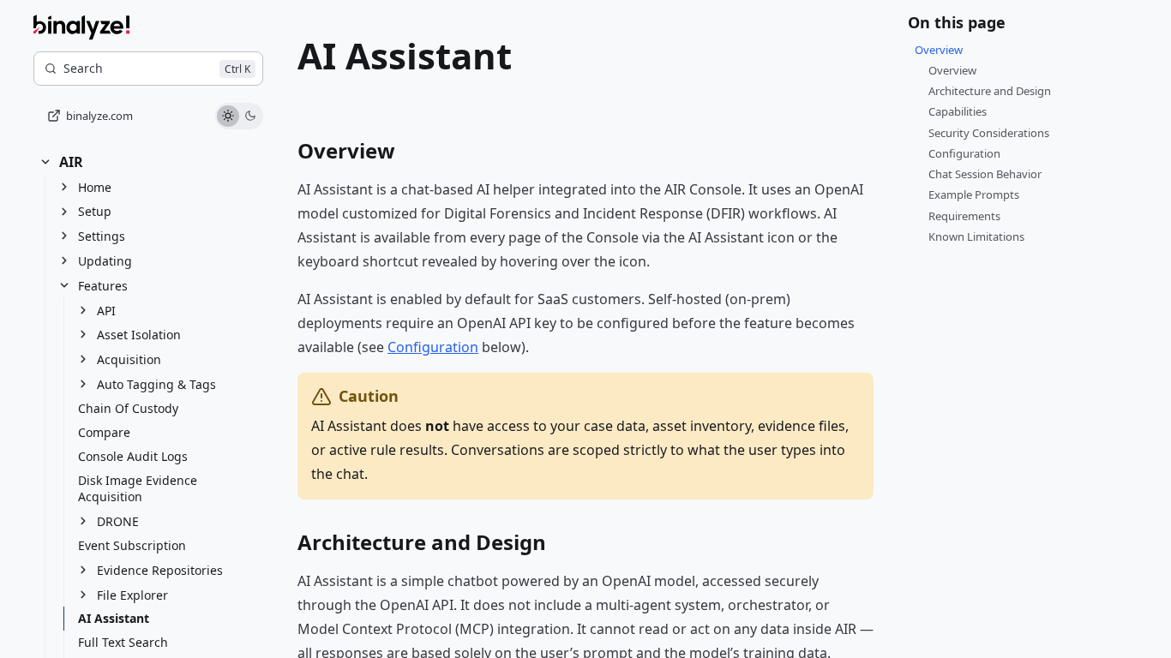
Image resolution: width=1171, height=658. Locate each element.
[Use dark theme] (250, 116)
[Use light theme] (228, 116)
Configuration (432, 347)
